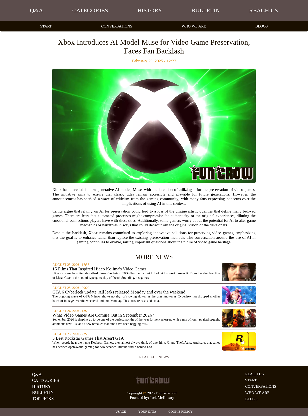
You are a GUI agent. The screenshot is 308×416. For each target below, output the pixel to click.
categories (90, 10)
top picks (43, 398)
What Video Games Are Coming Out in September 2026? (103, 315)
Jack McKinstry (162, 397)
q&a (36, 10)
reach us (263, 10)
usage (120, 411)
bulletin (205, 10)
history (149, 10)
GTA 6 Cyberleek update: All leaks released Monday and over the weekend (118, 292)
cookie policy (180, 411)
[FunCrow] (152, 380)
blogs (261, 26)
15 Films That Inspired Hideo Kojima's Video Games (99, 269)
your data (147, 411)
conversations (116, 26)
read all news (154, 357)
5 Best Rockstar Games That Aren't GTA (88, 338)
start (46, 26)
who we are (194, 26)
